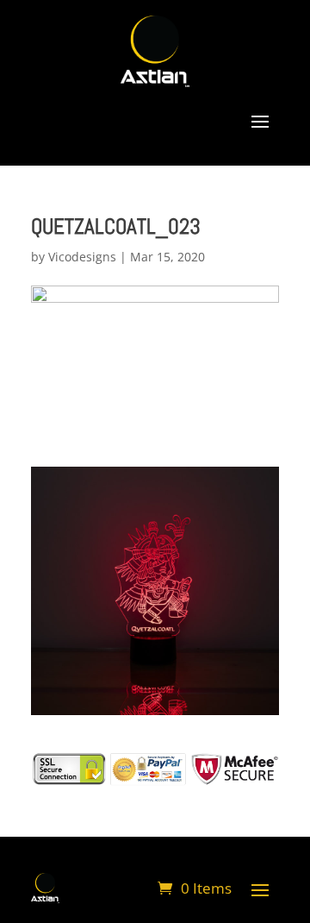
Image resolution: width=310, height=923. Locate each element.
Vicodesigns (82, 256)
